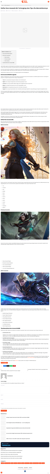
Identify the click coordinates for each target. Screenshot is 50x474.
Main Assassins (7, 57)
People (23, 463)
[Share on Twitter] (7, 366)
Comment (3, 385)
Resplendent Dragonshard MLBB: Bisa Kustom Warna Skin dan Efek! (18, 428)
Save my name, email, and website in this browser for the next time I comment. (14, 408)
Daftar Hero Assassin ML (6, 55)
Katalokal (24, 469)
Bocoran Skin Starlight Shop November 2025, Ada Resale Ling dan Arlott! (19, 433)
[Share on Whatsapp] (11, 366)
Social (31, 463)
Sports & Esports (15, 10)
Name (2, 395)
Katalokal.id (3, 10)
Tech (40, 463)
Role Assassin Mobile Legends (7, 53)
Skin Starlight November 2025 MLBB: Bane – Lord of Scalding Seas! (18, 422)
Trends (43, 463)
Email (2, 399)
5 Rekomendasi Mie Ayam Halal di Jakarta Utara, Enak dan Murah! (11, 456)
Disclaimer (26, 467)
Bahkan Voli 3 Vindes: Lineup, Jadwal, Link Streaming (9, 454)
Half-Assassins (7, 60)
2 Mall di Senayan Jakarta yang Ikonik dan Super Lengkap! (10, 370)
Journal (15, 463)
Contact (30, 467)
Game (12, 463)
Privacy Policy (20, 467)
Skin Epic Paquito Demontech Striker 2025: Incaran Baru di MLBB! (17, 417)
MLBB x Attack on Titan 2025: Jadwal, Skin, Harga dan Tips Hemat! (18, 438)
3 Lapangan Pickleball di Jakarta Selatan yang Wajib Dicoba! (37, 369)
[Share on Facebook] (4, 366)
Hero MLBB (2, 362)
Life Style (19, 463)
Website (2, 403)
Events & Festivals (7, 463)
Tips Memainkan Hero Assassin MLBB (8, 62)
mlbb (6, 362)
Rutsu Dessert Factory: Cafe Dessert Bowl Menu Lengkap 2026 (11, 452)
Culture (2, 463)
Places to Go (27, 463)
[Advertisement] (25, 101)
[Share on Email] (14, 366)
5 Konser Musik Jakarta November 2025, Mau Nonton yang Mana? (11, 450)
